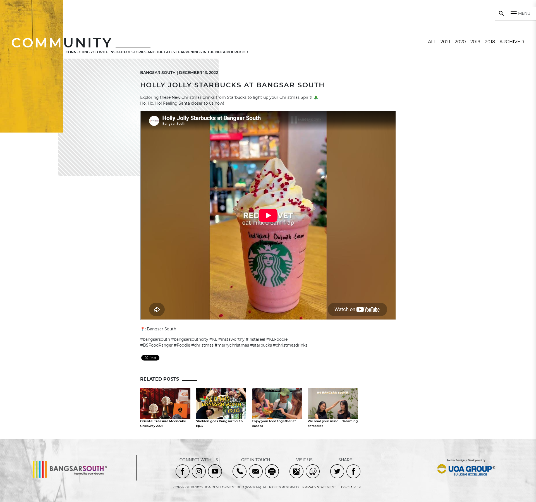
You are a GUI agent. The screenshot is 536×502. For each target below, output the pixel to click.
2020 (460, 41)
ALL (432, 41)
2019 (475, 41)
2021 (445, 41)
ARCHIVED (511, 41)
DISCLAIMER (351, 487)
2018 (490, 41)
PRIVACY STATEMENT (319, 487)
